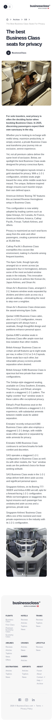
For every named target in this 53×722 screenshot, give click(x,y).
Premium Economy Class (9, 630)
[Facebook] (19, 700)
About (39, 674)
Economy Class (9, 636)
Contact (41, 677)
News (23, 629)
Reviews (24, 620)
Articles (24, 623)
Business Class (9, 620)
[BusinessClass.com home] (26, 604)
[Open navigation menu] (7, 6)
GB (25, 19)
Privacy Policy (27, 709)
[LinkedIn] (33, 700)
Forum (39, 671)
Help (40, 680)
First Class (10, 625)
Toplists (24, 626)
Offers (8, 660)
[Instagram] (26, 700)
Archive (16, 19)
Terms (38, 706)
